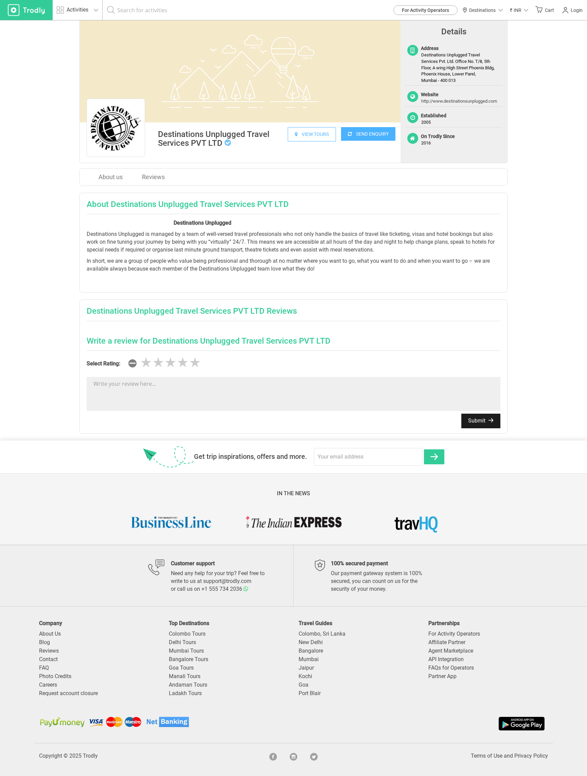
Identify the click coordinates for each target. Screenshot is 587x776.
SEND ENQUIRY (370, 134)
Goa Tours (181, 668)
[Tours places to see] (26, 10)
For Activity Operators (425, 10)
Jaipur (306, 668)
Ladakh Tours (185, 693)
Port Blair (310, 693)
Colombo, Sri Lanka (322, 634)
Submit (477, 420)
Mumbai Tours (186, 651)
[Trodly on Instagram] (293, 755)
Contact (48, 659)
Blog (44, 642)
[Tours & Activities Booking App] (420, 723)
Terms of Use (486, 756)
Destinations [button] (482, 10)
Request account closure (68, 693)
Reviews (153, 176)
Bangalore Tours (188, 659)
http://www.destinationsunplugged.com (459, 101)
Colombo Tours (187, 634)
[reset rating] (132, 363)
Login (577, 10)
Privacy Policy (531, 756)
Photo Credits (55, 676)
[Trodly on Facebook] (273, 755)
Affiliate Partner (446, 642)
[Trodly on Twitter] (314, 755)
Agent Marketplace (450, 651)
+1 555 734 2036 (222, 589)
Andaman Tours (188, 685)
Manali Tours (184, 676)
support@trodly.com (227, 581)
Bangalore (311, 651)
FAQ (44, 668)
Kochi (305, 676)
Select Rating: (103, 363)
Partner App (442, 676)
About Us (50, 634)
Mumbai (309, 659)
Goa (303, 685)
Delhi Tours (182, 642)
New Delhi (311, 642)
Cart (549, 10)
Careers (48, 685)
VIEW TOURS (313, 134)
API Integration (446, 659)
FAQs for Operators (451, 668)
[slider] (170, 362)
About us (111, 176)
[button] (519, 10)
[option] (240, 71)
